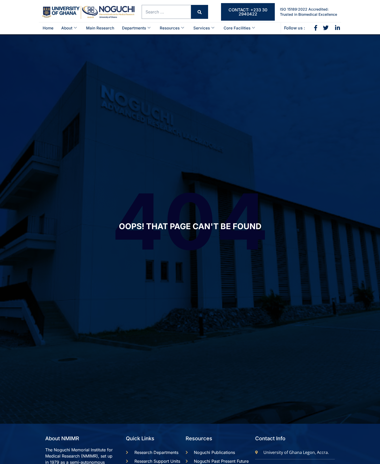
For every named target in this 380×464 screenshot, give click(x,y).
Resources (170, 28)
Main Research (100, 28)
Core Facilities (237, 28)
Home (48, 28)
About (66, 28)
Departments (134, 28)
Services (201, 28)
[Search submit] (199, 12)
